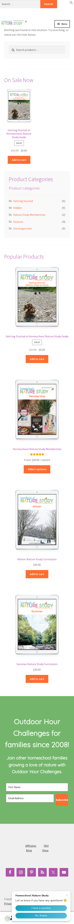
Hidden (17, 208)
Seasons (18, 221)
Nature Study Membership (29, 214)
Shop (45, 850)
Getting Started (23, 201)
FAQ (46, 846)
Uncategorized (22, 228)
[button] (71, 3)
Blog (29, 850)
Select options (37, 469)
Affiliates (30, 846)
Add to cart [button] (19, 160)
